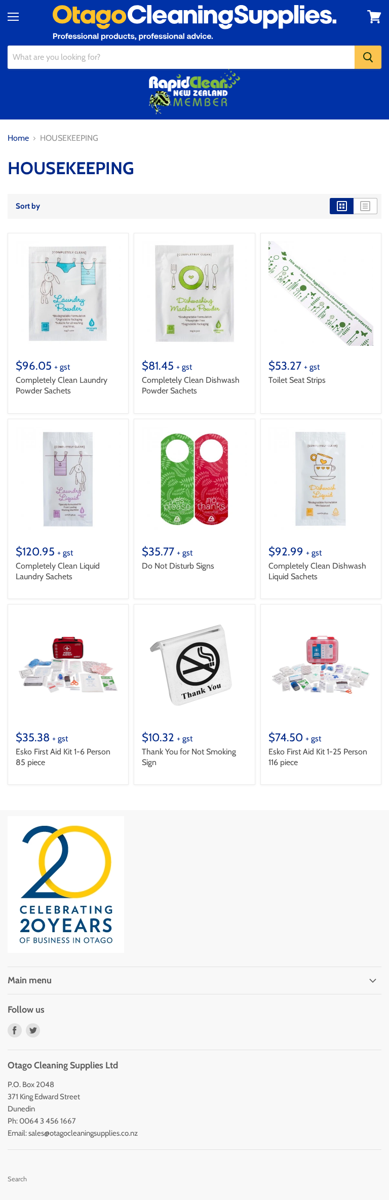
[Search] (368, 57)
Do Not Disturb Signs (178, 566)
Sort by (28, 206)
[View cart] (374, 16)
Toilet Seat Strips (297, 380)
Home (18, 138)
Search (17, 1179)
